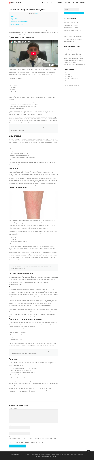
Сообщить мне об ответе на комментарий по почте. (27, 442)
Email (11, 431)
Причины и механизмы (15, 15)
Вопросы (45, 2)
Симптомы (67, 2)
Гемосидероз (14, 18)
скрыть (36, 13)
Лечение (82, 2)
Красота (52, 2)
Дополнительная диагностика (16, 24)
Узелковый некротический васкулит (19, 21)
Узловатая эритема (15, 22)
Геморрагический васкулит (17, 19)
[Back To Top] (88, 451)
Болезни (59, 2)
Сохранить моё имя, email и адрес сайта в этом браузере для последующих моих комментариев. (33, 439)
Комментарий (13, 408)
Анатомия (75, 2)
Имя (10, 425)
